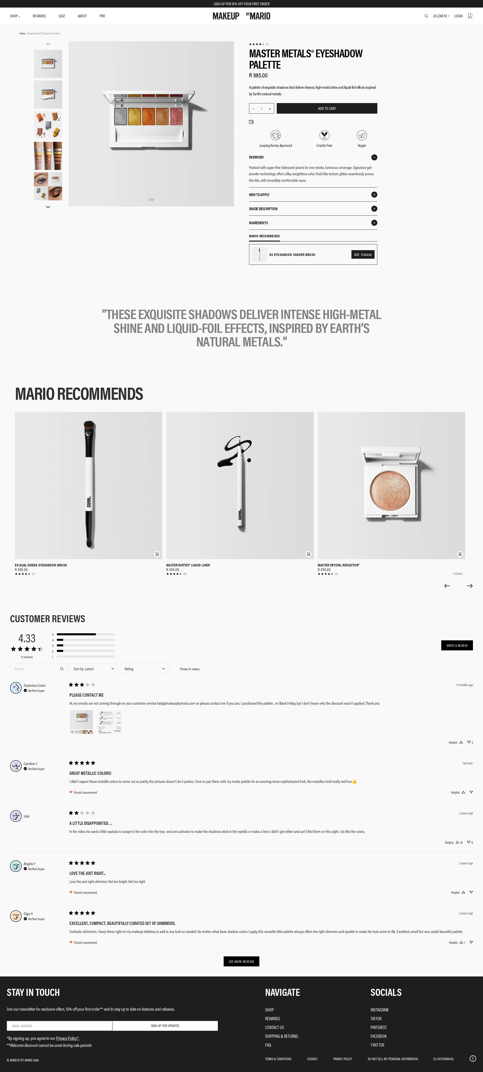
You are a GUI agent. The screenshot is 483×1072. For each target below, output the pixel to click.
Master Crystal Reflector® (338, 565)
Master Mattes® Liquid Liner (188, 565)
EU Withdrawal (443, 1058)
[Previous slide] (447, 586)
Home (22, 33)
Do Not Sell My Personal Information (393, 1058)
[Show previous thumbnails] (48, 44)
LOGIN (458, 16)
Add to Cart (327, 108)
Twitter (377, 1045)
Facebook (379, 1036)
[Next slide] (470, 586)
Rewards (272, 1018)
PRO (102, 16)
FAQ (268, 1045)
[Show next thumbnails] (48, 207)
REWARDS (39, 16)
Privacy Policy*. (67, 1038)
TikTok (376, 1018)
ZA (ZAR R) (440, 16)
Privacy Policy (342, 1058)
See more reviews (241, 961)
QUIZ (62, 16)
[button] (157, 554)
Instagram (379, 1009)
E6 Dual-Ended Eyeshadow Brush (41, 565)
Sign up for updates (165, 1025)
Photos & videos (189, 668)
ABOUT (82, 16)
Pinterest (379, 1027)
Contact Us (274, 1027)
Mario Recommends (264, 236)
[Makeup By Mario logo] (241, 16)
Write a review (457, 645)
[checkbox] (195, 669)
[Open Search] (426, 16)
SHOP (14, 16)
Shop (269, 1009)
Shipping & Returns (281, 1036)
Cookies (312, 1058)
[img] (34, 690)
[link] (258, 44)
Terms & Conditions (278, 1058)
